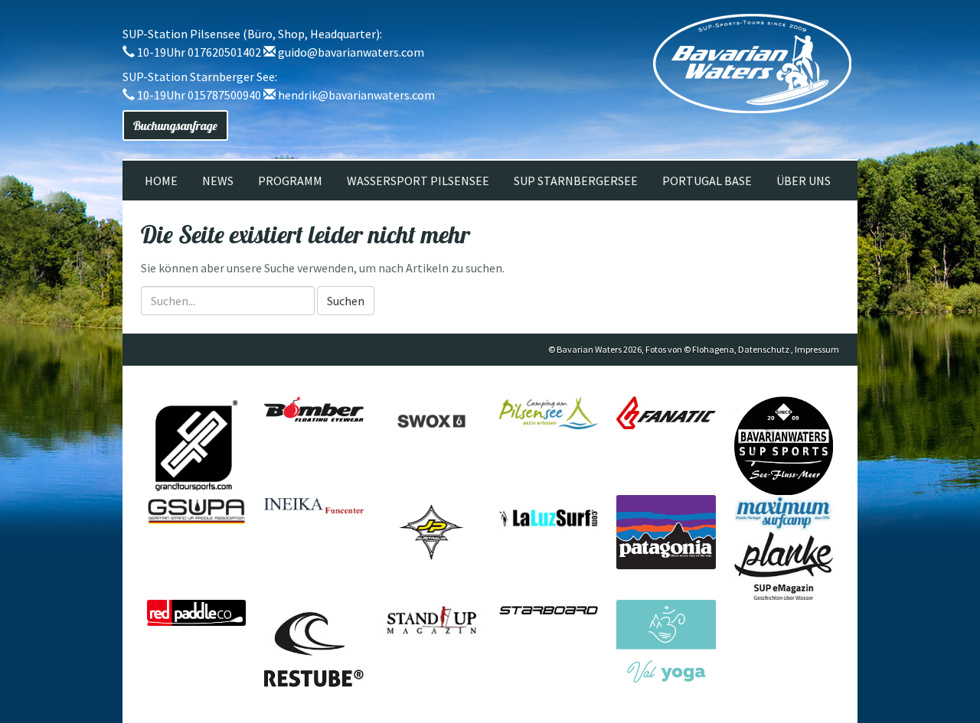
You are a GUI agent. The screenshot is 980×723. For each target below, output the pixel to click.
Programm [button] (290, 180)
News (218, 180)
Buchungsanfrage (175, 125)
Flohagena (713, 349)
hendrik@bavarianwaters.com (356, 95)
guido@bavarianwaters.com (351, 52)
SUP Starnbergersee (576, 180)
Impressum (817, 349)
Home (161, 180)
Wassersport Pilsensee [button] (418, 180)
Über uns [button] (803, 180)
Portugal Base (707, 180)
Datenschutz (763, 349)
